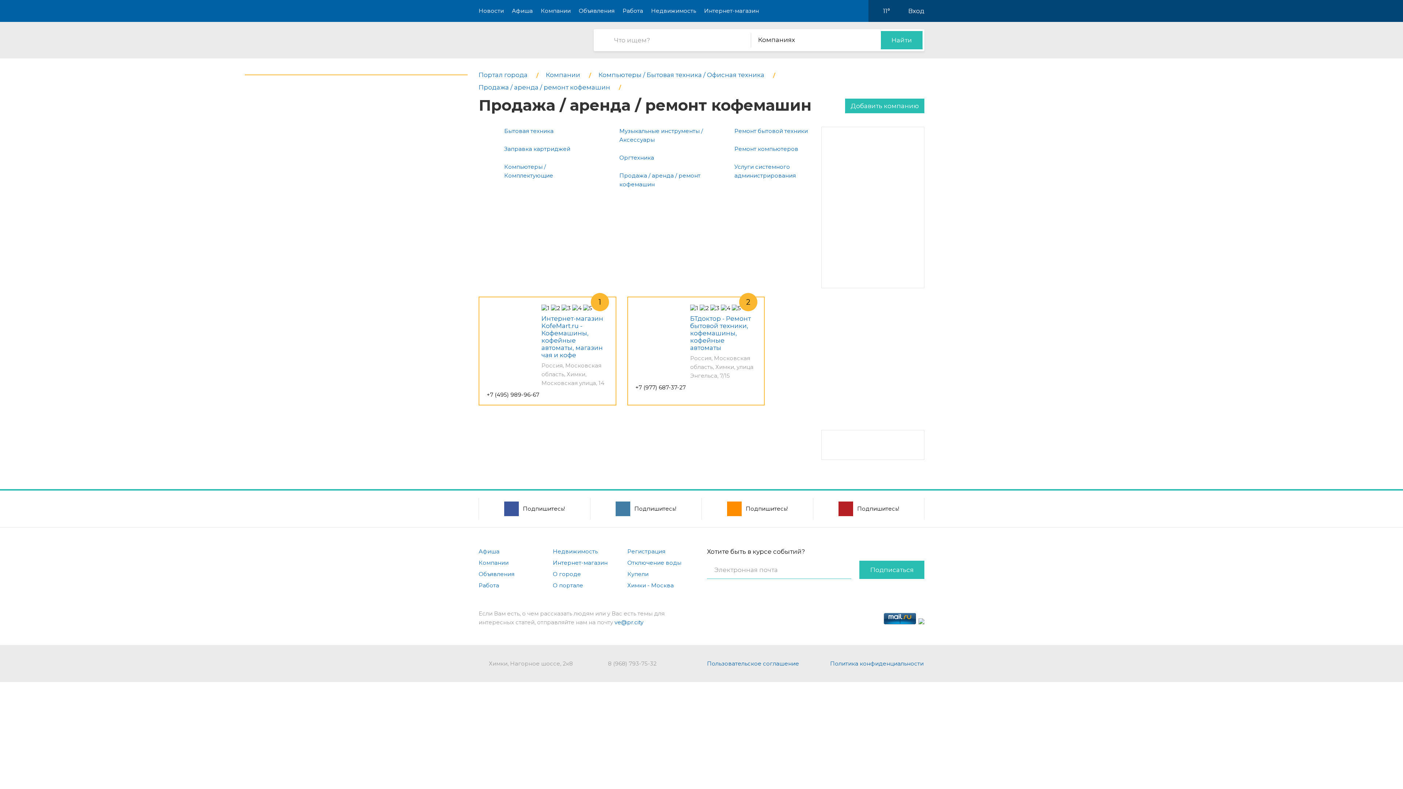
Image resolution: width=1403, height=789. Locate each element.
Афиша (522, 10)
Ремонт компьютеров (766, 148)
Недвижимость (673, 10)
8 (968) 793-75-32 (632, 663)
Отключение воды (654, 562)
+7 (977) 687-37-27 (660, 387)
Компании (556, 10)
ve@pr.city (629, 622)
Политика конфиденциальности (877, 663)
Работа (633, 10)
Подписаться (892, 569)
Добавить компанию (885, 106)
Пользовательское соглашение (753, 663)
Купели (638, 574)
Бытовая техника (529, 130)
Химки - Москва (650, 585)
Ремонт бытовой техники (771, 130)
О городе (567, 574)
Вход (916, 11)
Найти (901, 40)
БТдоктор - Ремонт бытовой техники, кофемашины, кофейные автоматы (720, 333)
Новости (491, 10)
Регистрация (646, 551)
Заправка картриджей (537, 148)
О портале (568, 585)
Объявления (597, 10)
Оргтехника (636, 157)
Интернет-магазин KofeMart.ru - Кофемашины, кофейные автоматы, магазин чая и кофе (572, 337)
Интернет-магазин (731, 10)
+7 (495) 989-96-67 (513, 394)
